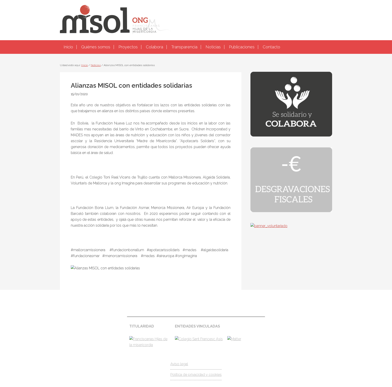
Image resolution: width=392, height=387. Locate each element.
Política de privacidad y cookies (196, 374)
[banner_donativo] (291, 135)
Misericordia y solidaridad (196, 19)
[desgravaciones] (291, 211)
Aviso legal (179, 364)
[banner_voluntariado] (268, 226)
